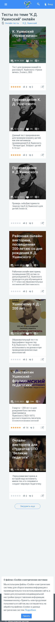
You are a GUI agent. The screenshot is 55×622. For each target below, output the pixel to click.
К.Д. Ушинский (30, 23)
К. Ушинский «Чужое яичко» (25, 33)
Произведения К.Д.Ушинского (25, 170)
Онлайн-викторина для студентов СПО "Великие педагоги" (25, 448)
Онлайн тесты (12, 23)
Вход (50, 4)
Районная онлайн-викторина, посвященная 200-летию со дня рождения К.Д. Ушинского (27, 246)
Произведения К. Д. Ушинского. (26, 102)
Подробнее (30, 610)
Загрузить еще (27, 506)
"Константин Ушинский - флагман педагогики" (23, 378)
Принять (26, 616)
